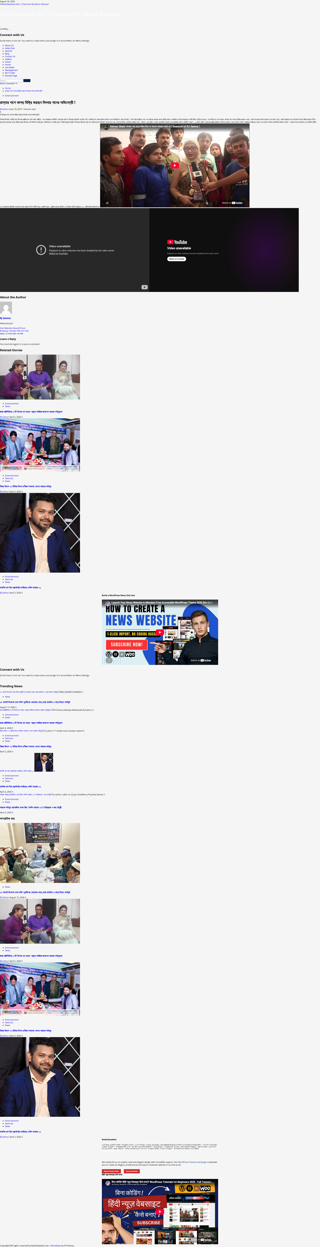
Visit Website (6, 328)
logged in (16, 344)
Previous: (14, 331)
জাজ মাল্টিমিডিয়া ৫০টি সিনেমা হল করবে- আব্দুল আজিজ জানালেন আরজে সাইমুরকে (31, 411)
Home (8, 62)
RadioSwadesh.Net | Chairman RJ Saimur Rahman (60, 14)
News (7, 406)
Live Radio (9, 67)
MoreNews (56, 1245)
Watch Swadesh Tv (9, 83)
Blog (7, 53)
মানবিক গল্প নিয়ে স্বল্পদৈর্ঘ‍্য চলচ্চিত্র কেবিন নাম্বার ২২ (20, 587)
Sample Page (11, 75)
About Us (9, 45)
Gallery (8, 59)
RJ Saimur (5, 109)
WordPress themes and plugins (193, 1162)
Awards (8, 51)
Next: (11, 333)
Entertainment (12, 95)
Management (11, 70)
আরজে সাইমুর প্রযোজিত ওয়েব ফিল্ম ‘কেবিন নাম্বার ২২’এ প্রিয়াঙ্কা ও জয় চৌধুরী (25, 794)
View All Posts (19, 328)
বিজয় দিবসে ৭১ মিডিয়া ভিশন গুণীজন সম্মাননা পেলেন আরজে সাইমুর (25, 486)
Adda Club (10, 48)
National (9, 478)
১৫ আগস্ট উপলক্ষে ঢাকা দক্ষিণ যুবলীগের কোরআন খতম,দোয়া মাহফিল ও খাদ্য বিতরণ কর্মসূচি (29, 692)
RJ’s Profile (10, 73)
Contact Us (10, 56)
